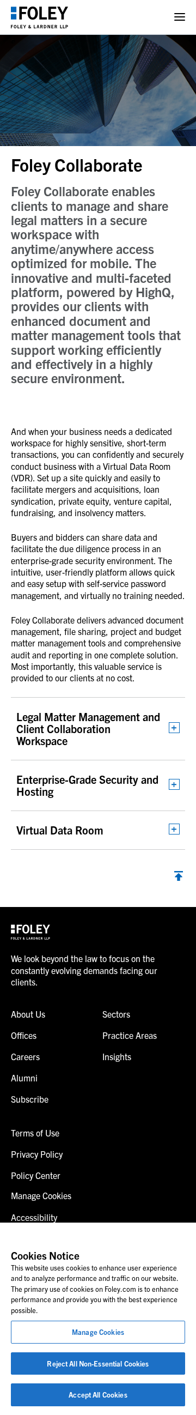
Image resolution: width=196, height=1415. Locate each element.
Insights (116, 1056)
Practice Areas (129, 1035)
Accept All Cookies (98, 1394)
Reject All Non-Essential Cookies (98, 1363)
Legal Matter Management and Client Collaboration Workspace (88, 728)
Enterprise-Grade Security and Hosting (87, 785)
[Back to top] (178, 877)
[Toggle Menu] (179, 17)
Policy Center (35, 1175)
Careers (25, 1056)
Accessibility (34, 1217)
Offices (23, 1035)
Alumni (24, 1077)
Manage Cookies (98, 1332)
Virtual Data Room (59, 830)
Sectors (116, 1013)
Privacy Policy (37, 1153)
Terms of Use (35, 1132)
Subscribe (29, 1098)
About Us (28, 1013)
